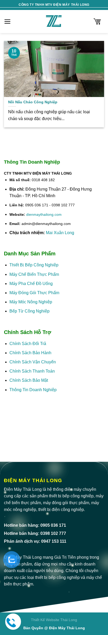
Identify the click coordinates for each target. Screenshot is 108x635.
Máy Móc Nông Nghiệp (30, 302)
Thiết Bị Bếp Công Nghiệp (33, 265)
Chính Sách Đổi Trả (27, 343)
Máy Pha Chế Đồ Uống (31, 283)
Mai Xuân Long (60, 232)
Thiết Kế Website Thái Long (54, 620)
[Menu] (7, 21)
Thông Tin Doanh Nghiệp (33, 390)
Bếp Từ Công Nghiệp (29, 311)
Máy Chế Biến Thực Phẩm (34, 274)
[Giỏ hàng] (97, 21)
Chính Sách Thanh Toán (32, 371)
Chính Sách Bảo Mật (29, 380)
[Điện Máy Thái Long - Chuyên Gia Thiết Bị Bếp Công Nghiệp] (54, 21)
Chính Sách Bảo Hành (30, 353)
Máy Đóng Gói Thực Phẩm (34, 292)
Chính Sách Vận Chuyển (32, 362)
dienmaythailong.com (44, 214)
